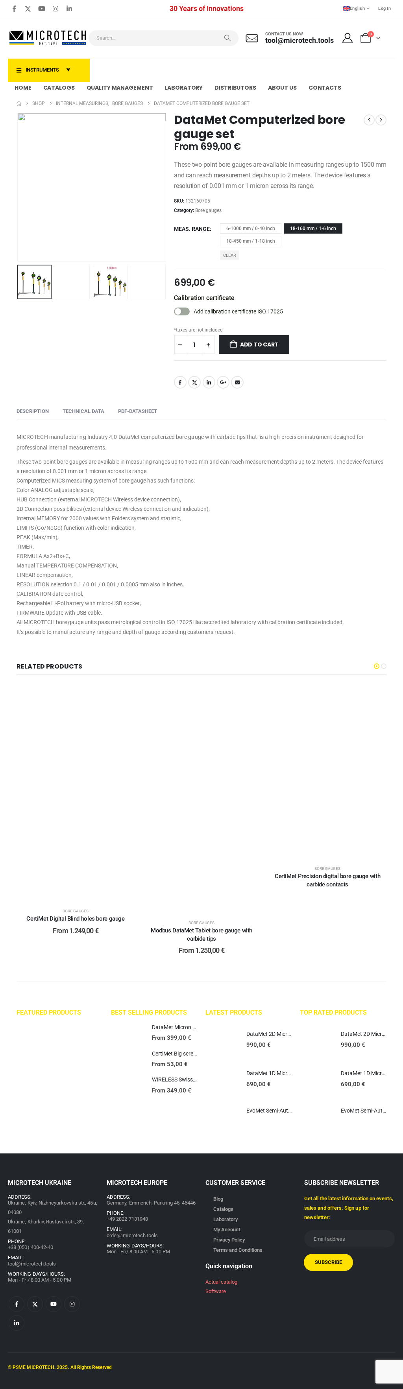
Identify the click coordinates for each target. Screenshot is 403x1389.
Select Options (81, 892)
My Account (226, 1229)
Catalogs (59, 88)
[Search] (227, 38)
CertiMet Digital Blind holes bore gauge (75, 918)
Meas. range (192, 229)
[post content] (76, 792)
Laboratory (184, 88)
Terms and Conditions (238, 1250)
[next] (380, 119)
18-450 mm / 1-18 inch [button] (250, 241)
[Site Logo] (48, 38)
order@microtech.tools (132, 1235)
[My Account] (348, 38)
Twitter (194, 382)
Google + (223, 382)
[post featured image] (127, 1033)
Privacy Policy (229, 1240)
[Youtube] (42, 9)
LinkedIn (209, 382)
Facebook (180, 382)
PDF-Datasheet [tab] (137, 411)
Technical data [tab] (83, 411)
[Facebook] (14, 9)
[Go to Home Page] (19, 103)
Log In (384, 8)
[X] (28, 9)
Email (237, 382)
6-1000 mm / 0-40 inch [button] (250, 228)
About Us (282, 88)
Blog (218, 1199)
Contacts (325, 88)
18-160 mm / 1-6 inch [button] (313, 228)
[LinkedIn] (69, 9)
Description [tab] (33, 411)
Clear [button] (229, 255)
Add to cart (259, 344)
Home (23, 88)
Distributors (235, 88)
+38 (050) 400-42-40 (30, 1247)
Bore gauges (208, 210)
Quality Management (120, 88)
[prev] (369, 119)
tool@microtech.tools (32, 1264)
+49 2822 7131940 (127, 1219)
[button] (18, 187)
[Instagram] (55, 9)
